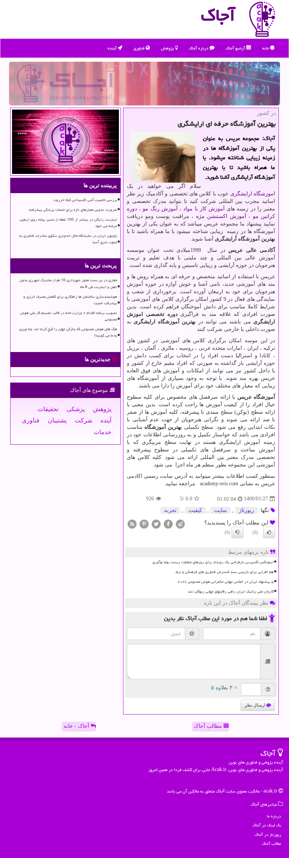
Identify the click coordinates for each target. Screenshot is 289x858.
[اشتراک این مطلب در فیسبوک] (168, 523)
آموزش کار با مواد (204, 209)
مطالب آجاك (271, 843)
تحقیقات (48, 409)
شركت (83, 420)
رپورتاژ (246, 510)
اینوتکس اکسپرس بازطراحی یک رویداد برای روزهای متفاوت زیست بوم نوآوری (213, 562)
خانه (266, 48)
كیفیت (195, 510)
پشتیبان (57, 420)
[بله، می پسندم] (269, 532)
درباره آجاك (199, 48)
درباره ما (274, 816)
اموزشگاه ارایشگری (252, 194)
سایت (220, 510)
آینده (113, 48)
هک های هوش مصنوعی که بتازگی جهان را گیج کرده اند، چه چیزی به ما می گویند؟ (68, 332)
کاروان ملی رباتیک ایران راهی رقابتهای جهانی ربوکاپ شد (231, 591)
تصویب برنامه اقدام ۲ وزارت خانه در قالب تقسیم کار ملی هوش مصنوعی (68, 316)
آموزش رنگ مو (160, 209)
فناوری (140, 48)
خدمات (102, 432)
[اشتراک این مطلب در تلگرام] (180, 523)
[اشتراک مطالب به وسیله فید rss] (132, 523)
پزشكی (76, 409)
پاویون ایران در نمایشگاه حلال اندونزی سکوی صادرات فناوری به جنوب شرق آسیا (68, 239)
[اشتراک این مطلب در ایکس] (156, 523)
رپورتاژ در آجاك (268, 834)
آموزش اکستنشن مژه (221, 216)
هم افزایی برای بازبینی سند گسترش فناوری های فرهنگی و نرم (225, 572)
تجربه (170, 510)
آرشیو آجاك (236, 48)
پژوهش (168, 48)
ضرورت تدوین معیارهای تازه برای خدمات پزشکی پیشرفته (73, 209)
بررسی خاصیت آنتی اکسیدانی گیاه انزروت (85, 200)
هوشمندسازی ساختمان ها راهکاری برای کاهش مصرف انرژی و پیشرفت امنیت (70, 300)
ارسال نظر (255, 705)
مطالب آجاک (209, 726)
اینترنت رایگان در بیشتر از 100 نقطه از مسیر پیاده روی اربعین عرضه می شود (68, 223)
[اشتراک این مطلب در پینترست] (144, 523)
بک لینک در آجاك (266, 825)
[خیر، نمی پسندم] (237, 532)
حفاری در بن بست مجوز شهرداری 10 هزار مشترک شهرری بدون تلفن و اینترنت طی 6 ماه (68, 283)
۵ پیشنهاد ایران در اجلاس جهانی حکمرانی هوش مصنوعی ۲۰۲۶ (226, 581)
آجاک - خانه (77, 726)
